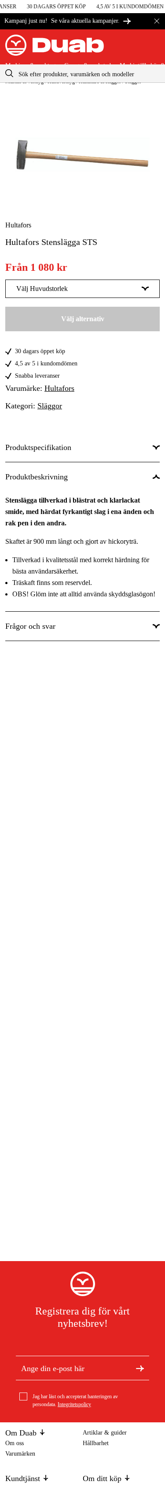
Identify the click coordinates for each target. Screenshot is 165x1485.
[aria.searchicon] (9, 73)
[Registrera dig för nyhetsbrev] (140, 1368)
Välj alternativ (82, 319)
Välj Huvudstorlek (42, 288)
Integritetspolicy (74, 1404)
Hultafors (18, 225)
